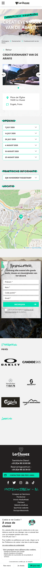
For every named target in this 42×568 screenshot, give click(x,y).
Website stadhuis (21, 505)
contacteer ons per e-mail (22, 475)
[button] (21, 217)
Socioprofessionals (21, 510)
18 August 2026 (12, 151)
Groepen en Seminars (21, 494)
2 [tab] (20, 88)
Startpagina (5, 41)
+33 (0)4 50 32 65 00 (21, 463)
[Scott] (31, 382)
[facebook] (8, 483)
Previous (3, 74)
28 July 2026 (10, 139)
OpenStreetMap (36, 248)
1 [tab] (18, 88)
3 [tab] (22, 88)
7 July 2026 (10, 127)
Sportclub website (21, 508)
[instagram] (20, 483)
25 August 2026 (12, 157)
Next (38, 74)
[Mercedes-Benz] (10, 382)
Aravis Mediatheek (21, 499)
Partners (21, 502)
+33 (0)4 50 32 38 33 (21, 469)
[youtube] (27, 483)
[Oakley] (10, 362)
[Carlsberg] (10, 402)
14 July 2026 (10, 133)
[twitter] (14, 483)
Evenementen (16, 41)
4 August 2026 (11, 145)
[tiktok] (33, 483)
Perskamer (21, 497)
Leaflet (27, 248)
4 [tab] (23, 88)
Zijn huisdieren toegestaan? (18, 177)
